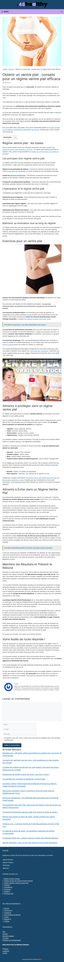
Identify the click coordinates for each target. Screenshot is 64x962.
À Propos (5, 938)
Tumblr (4, 953)
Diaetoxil (7, 885)
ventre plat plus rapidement (39, 351)
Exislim (6, 917)
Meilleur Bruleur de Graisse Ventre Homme (18, 881)
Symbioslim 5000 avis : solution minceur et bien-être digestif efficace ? (30, 838)
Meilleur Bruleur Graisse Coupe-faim (16, 883)
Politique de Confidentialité (11, 940)
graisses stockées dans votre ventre (39, 319)
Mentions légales (8, 936)
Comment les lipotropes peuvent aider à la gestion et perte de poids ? (30, 812)
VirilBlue (6, 921)
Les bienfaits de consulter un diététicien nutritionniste (23, 779)
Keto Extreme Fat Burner (12, 915)
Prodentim (7, 913)
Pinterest (5, 949)
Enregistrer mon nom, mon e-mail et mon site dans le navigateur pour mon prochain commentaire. (32, 739)
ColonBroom (8, 887)
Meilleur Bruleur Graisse (12, 879)
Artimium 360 (8, 893)
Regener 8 (7, 919)
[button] (61, 11)
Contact (5, 934)
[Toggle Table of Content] (14, 137)
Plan (3, 932)
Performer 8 (8, 910)
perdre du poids (7, 344)
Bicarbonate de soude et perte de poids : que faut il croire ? (26, 774)
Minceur (11, 69)
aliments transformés (18, 175)
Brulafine (7, 891)
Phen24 (6, 908)
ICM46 (4, 69)
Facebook (5, 951)
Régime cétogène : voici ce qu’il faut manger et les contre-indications (29, 843)
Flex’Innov (7, 889)
